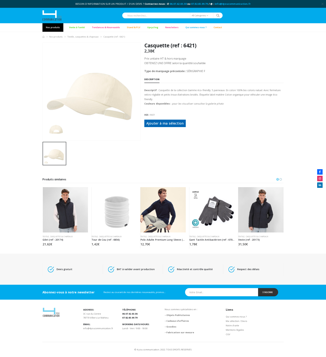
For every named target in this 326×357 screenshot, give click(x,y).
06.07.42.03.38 (178, 3)
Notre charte (232, 325)
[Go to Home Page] (43, 37)
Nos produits (53, 27)
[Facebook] (320, 172)
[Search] (218, 15)
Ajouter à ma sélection (165, 123)
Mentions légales (235, 329)
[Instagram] (320, 178)
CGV (228, 334)
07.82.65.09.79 (199, 3)
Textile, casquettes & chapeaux (58, 236)
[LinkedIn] (320, 185)
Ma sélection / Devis (236, 321)
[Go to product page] (65, 209)
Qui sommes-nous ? (236, 316)
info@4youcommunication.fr (233, 3)
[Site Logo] (51, 15)
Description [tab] (151, 79)
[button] (277, 179)
